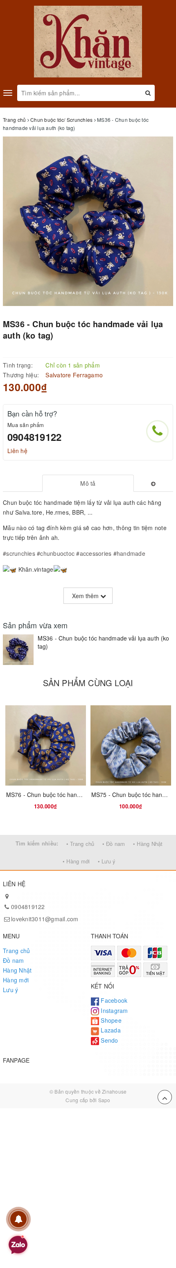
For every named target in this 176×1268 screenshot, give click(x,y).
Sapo (104, 1099)
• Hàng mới (76, 861)
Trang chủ (16, 951)
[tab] (88, 483)
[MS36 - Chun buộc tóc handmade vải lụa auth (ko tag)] (18, 649)
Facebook (113, 1000)
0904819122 (34, 437)
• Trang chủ (80, 844)
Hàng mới (16, 980)
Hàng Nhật (17, 970)
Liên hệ (17, 451)
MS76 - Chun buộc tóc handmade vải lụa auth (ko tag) (78, 794)
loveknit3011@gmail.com (45, 919)
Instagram (113, 1010)
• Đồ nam (113, 844)
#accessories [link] (93, 553)
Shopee (110, 1020)
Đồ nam (13, 960)
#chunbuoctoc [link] (55, 553)
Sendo (108, 1040)
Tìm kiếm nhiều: (37, 843)
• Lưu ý (107, 861)
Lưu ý (10, 990)
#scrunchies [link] (19, 553)
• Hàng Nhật (148, 844)
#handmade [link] (129, 553)
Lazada (110, 1030)
